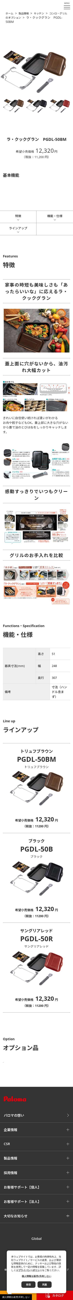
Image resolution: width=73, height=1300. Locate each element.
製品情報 (24, 13)
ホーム (9, 13)
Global (36, 1238)
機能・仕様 (54, 216)
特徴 (18, 216)
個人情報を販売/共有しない (16, 1297)
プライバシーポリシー (30, 1270)
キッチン (39, 13)
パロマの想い (14, 1115)
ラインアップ (18, 228)
